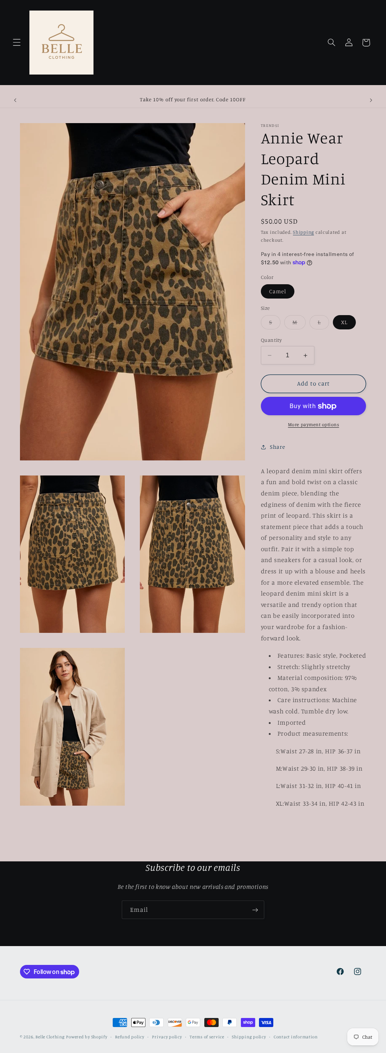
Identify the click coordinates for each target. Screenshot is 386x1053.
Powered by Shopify (86, 1036)
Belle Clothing (49, 1036)
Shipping (303, 232)
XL (344, 322)
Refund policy (129, 1036)
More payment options (313, 424)
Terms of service (207, 1036)
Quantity (271, 340)
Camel (277, 291)
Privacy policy (167, 1036)
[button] (16, 42)
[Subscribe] (255, 910)
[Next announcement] (371, 100)
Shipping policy (249, 1036)
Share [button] (277, 446)
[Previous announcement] (15, 100)
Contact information (296, 1036)
